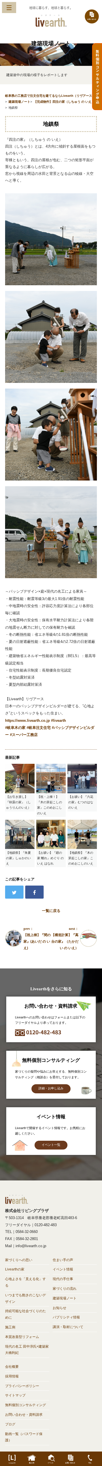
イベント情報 (63, 1269)
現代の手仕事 (63, 1279)
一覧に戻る (51, 911)
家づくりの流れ (64, 1289)
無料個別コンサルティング (25, 1405)
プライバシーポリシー (22, 1386)
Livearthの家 (14, 1269)
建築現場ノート (64, 1298)
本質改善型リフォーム (22, 1337)
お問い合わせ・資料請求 (23, 1415)
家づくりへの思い (18, 1260)
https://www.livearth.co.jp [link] (27, 720)
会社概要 (12, 1367)
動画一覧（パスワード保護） (23, 1437)
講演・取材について (68, 1327)
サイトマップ (15, 1395)
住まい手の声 (63, 1260)
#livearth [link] (58, 720)
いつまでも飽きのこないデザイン (25, 1298)
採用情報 (12, 1376)
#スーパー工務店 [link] (24, 735)
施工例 (10, 1327)
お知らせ (59, 1308)
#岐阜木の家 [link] (15, 727)
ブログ (10, 1424)
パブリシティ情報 (66, 1317)
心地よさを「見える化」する (25, 1282)
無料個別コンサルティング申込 (97, 76)
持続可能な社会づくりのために (25, 1314)
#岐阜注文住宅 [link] (39, 727)
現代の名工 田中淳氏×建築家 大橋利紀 (27, 1350)
